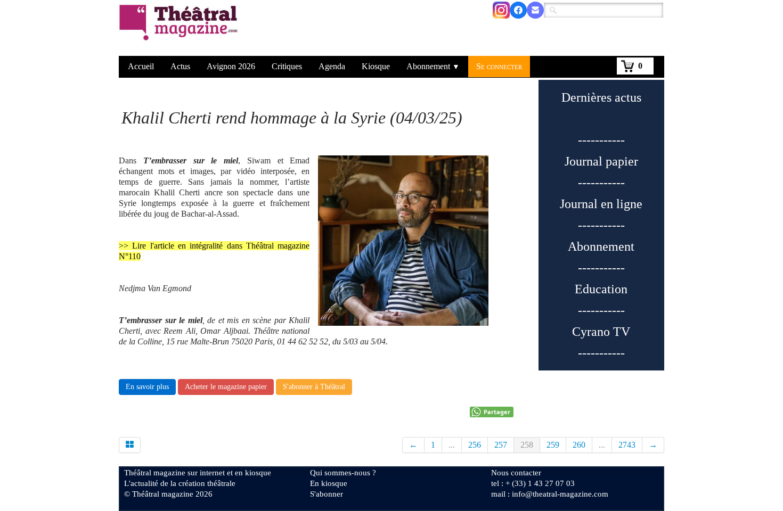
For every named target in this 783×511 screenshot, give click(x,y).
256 (474, 444)
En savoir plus (147, 387)
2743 (626, 444)
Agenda (332, 66)
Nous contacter (516, 472)
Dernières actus (601, 97)
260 (579, 444)
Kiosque (376, 66)
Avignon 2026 (231, 66)
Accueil (141, 66)
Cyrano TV (601, 332)
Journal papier (601, 161)
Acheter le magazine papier (226, 387)
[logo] (180, 29)
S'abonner (326, 494)
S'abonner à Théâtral (314, 387)
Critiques (287, 66)
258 (526, 444)
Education (601, 289)
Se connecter (499, 66)
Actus (180, 66)
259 (553, 444)
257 (500, 444)
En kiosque (328, 483)
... (451, 444)
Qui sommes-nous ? (343, 472)
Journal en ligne (601, 204)
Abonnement (433, 66)
